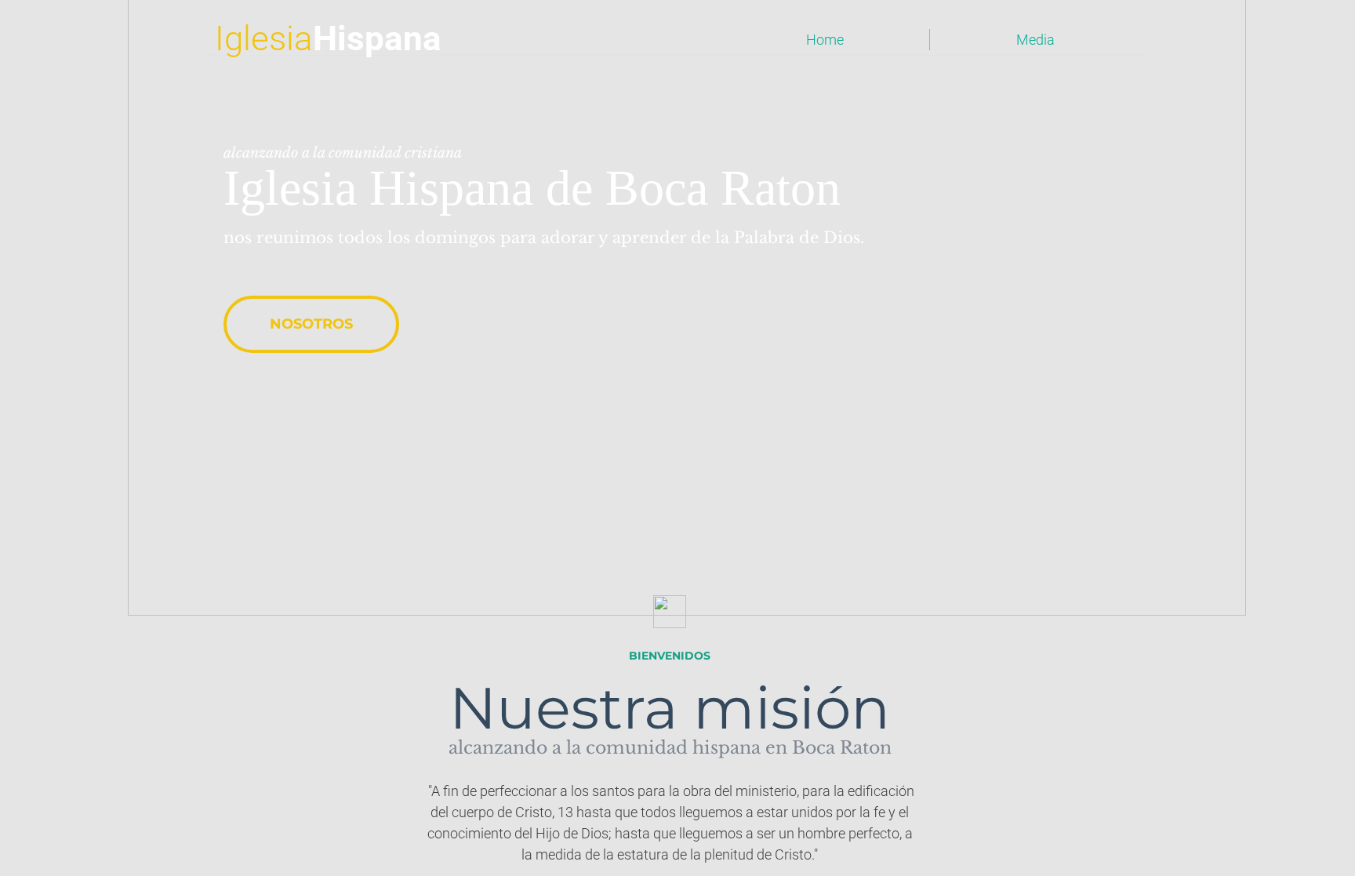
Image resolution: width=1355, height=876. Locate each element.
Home (825, 39)
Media (1035, 39)
